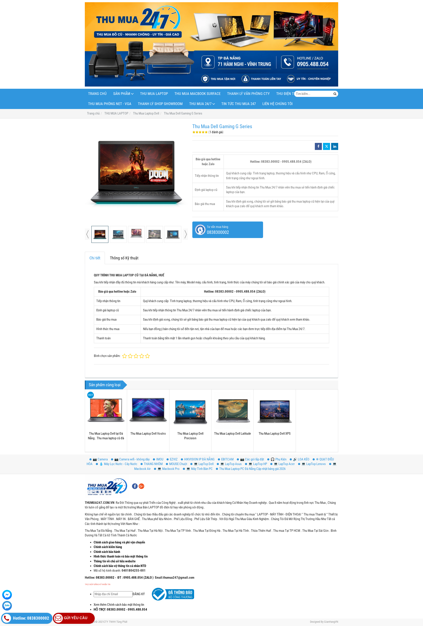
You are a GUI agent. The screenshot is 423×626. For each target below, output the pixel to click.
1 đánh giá (216, 132)
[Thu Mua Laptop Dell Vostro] (148, 410)
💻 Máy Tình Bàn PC (199, 469)
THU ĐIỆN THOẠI (289, 94)
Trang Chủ (97, 94)
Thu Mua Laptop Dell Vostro (148, 434)
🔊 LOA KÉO (301, 459)
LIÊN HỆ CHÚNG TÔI (277, 104)
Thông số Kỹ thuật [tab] (124, 258)
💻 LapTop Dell (203, 464)
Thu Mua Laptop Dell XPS (275, 434)
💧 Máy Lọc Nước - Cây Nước (118, 464)
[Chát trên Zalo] (7, 606)
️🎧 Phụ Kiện (278, 459)
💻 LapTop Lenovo (313, 464)
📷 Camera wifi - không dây (132, 459)
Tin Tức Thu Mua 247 (238, 104)
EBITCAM (227, 459)
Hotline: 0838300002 (30, 618)
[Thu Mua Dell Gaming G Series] (136, 172)
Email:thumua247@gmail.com (174, 578)
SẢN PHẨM (121, 94)
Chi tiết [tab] (94, 258)
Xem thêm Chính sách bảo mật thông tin (119, 605)
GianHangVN (331, 621)
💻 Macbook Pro (168, 469)
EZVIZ (174, 459)
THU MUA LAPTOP (154, 94)
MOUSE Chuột (178, 464)
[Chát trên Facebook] (7, 595)
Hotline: (90, 578)
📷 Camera (100, 459)
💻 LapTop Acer (284, 464)
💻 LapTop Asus (231, 464)
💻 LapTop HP (257, 464)
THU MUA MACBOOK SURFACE (197, 94)
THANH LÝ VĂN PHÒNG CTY (248, 94)
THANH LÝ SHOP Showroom (160, 104)
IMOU (159, 459)
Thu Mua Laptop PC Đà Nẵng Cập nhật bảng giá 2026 (252, 469)
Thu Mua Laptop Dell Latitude (232, 434)
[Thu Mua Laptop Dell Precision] (190, 410)
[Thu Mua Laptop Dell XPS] (274, 410)
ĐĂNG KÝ (139, 594)
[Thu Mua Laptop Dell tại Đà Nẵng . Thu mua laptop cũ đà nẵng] (106, 410)
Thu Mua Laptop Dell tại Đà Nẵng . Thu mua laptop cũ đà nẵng (106, 438)
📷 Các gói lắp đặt (252, 459)
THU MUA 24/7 (200, 104)
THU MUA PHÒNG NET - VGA (109, 104)
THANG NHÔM (153, 464)
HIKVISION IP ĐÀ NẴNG (199, 459)
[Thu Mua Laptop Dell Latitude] (232, 410)
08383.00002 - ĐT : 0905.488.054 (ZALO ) (124, 578)
